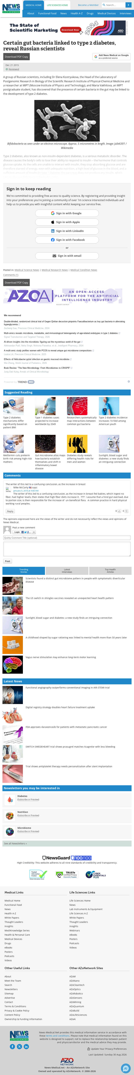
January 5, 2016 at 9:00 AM (26, 490)
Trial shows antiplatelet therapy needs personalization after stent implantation (69, 766)
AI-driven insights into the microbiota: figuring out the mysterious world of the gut (42, 342)
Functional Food (13, 904)
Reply (10, 511)
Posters (9, 951)
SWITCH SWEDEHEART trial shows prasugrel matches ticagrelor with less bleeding (70, 746)
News (8, 909)
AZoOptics (75, 989)
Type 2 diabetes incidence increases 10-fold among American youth (113, 421)
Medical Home (34, 5)
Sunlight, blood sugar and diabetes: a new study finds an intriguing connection (114, 458)
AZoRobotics (76, 993)
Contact (9, 1002)
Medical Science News (27, 269)
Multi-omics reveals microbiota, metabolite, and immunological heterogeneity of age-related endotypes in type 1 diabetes (61, 333)
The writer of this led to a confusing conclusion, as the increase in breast (45, 484)
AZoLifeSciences (78, 1014)
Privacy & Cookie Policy (17, 1010)
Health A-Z (10, 913)
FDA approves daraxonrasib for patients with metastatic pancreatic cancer (66, 726)
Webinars (74, 930)
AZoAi (72, 1019)
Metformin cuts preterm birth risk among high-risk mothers (17, 458)
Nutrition (22, 812)
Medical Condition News (83, 269)
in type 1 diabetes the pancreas (58, 172)
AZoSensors (75, 997)
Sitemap (9, 993)
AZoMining (75, 1002)
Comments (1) (10, 274)
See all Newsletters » (15, 843)
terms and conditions (57, 1035)
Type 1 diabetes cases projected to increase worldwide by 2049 (47, 421)
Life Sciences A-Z (78, 913)
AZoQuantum (76, 1006)
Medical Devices (13, 939)
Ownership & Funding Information (23, 1019)
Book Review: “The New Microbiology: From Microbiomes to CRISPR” (37, 368)
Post (7, 561)
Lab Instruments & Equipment (85, 909)
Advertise (10, 997)
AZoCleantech (76, 985)
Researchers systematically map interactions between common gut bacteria (82, 421)
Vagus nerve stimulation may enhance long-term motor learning (61, 657)
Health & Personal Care (17, 934)
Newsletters (11, 989)
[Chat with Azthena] (126, 1068)
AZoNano (74, 980)
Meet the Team (13, 980)
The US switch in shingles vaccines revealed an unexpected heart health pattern (70, 598)
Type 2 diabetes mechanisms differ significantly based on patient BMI (15, 422)
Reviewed (14, 69)
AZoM (72, 976)
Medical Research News (55, 269)
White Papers (12, 917)
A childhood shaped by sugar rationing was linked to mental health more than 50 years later (76, 637)
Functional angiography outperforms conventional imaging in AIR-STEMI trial (68, 687)
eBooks (8, 947)
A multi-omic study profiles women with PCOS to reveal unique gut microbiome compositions (48, 350)
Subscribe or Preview (28, 799)
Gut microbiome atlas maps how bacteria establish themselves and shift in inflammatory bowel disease (50, 462)
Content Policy (12, 1014)
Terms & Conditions (15, 1006)
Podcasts (9, 956)
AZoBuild (74, 1010)
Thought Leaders (14, 921)
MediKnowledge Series (17, 930)
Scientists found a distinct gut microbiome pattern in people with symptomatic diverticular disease (75, 580)
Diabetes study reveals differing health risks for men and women (80, 458)
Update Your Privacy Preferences (108, 1048)
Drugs (8, 943)
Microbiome (24, 827)
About (8, 976)
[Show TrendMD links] (128, 381)
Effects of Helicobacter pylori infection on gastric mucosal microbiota (36, 359)
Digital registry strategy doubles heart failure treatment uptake (60, 707)
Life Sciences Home (57, 5)
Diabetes (22, 796)
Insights (9, 926)
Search (8, 985)
